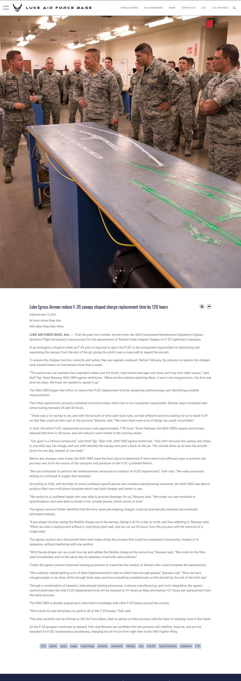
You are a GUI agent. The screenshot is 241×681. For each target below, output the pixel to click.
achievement (116, 646)
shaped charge (87, 646)
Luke (141, 646)
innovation (102, 646)
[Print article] (202, 306)
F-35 (198, 646)
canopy (74, 646)
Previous (12, 152)
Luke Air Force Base (167, 646)
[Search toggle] (235, 7)
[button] (5, 8)
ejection (53, 646)
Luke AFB (151, 646)
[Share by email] (209, 306)
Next (229, 152)
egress (64, 646)
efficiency (131, 646)
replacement (186, 646)
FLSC (43, 646)
